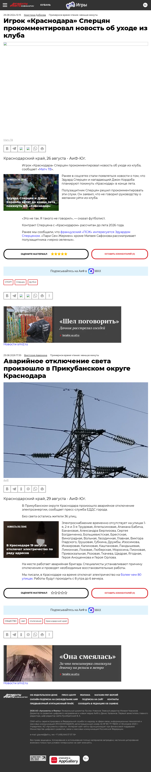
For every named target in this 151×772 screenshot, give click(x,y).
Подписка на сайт (92, 699)
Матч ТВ (8, 140)
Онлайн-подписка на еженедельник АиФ (54, 699)
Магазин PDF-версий (106, 695)
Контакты (113, 699)
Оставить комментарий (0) (120, 254)
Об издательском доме (43, 695)
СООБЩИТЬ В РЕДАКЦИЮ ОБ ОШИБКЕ (98, 703)
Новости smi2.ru (15, 344)
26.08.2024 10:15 (12, 15)
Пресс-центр (69, 695)
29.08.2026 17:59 (12, 355)
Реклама (85, 695)
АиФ (6, 480)
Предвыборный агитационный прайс (52, 703)
